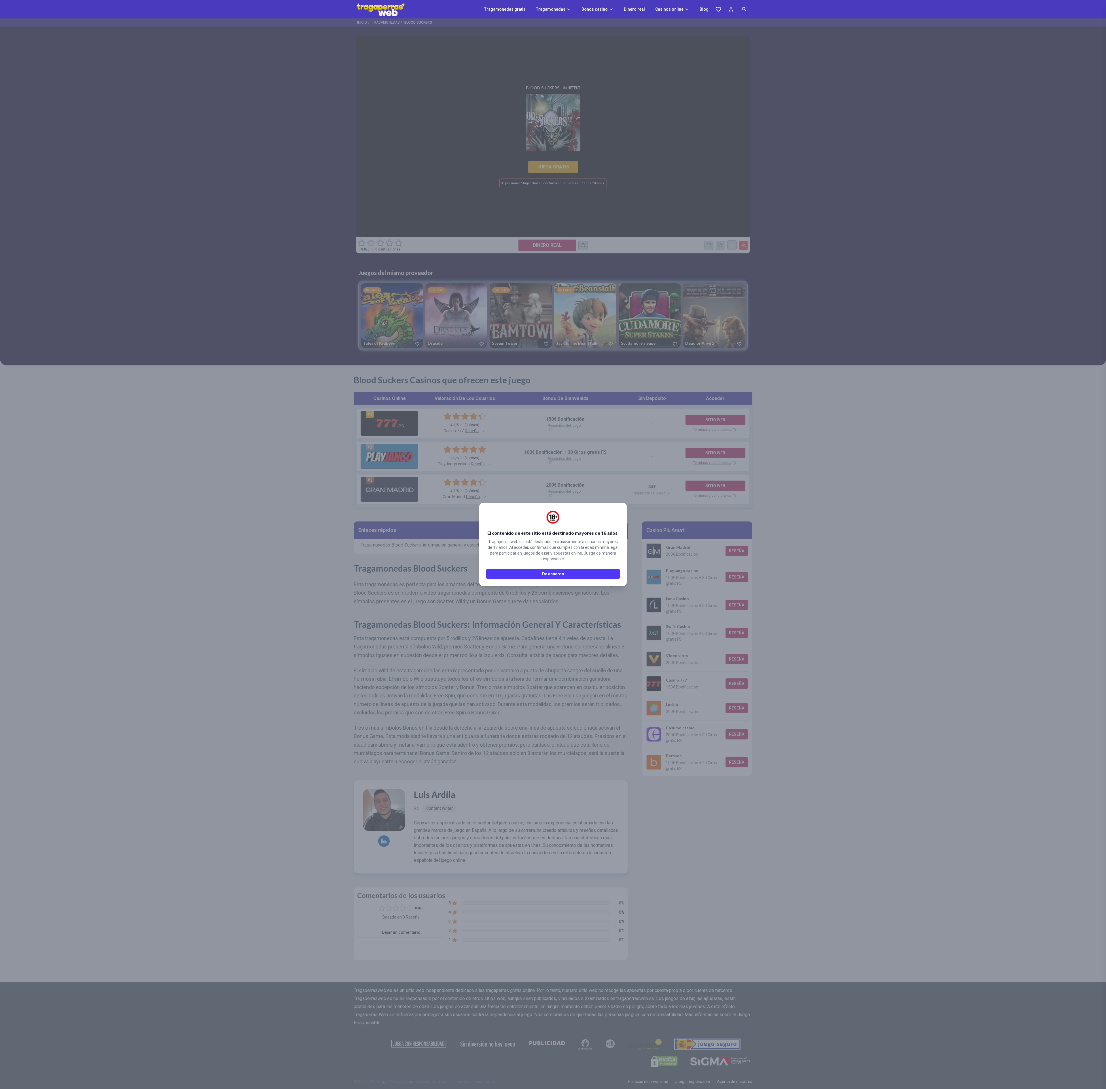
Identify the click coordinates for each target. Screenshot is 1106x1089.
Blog (704, 9)
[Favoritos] (718, 9)
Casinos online (669, 9)
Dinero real (634, 9)
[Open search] (744, 9)
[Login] (731, 9)
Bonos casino (595, 9)
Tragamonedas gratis (505, 9)
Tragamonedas (550, 9)
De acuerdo (553, 574)
